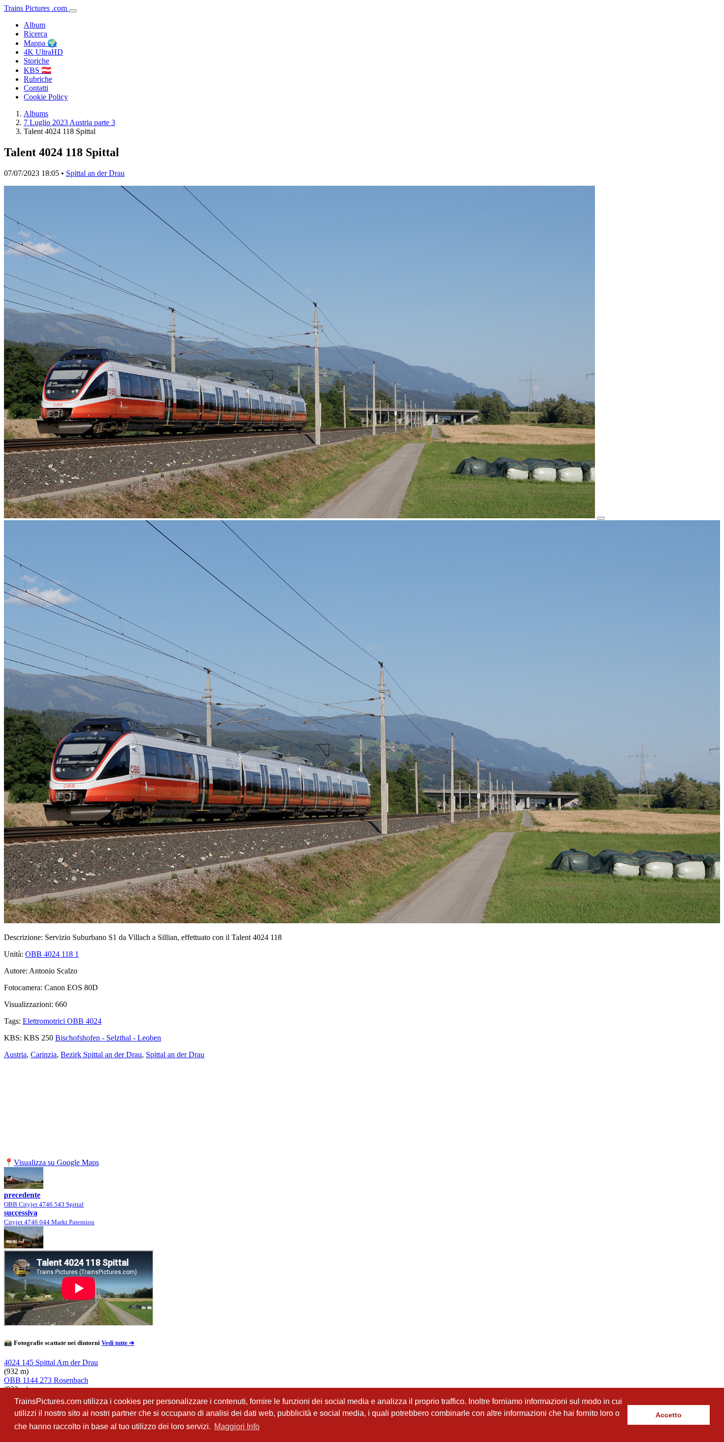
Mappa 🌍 (40, 43)
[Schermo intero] (601, 518)
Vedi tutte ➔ (117, 1342)
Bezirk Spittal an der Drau (101, 1054)
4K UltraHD (43, 52)
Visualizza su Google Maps (56, 1162)
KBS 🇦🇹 (37, 70)
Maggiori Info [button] (237, 1426)
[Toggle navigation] (73, 10)
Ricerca (35, 34)
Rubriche (38, 79)
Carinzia (44, 1054)
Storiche (36, 61)
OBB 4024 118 (52, 954)
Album (34, 25)
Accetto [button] (669, 1415)
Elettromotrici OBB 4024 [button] (62, 1021)
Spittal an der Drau (95, 173)
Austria (15, 1054)
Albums (36, 113)
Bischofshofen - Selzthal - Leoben (108, 1038)
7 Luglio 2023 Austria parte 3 (69, 122)
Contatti (36, 88)
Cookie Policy (46, 97)
